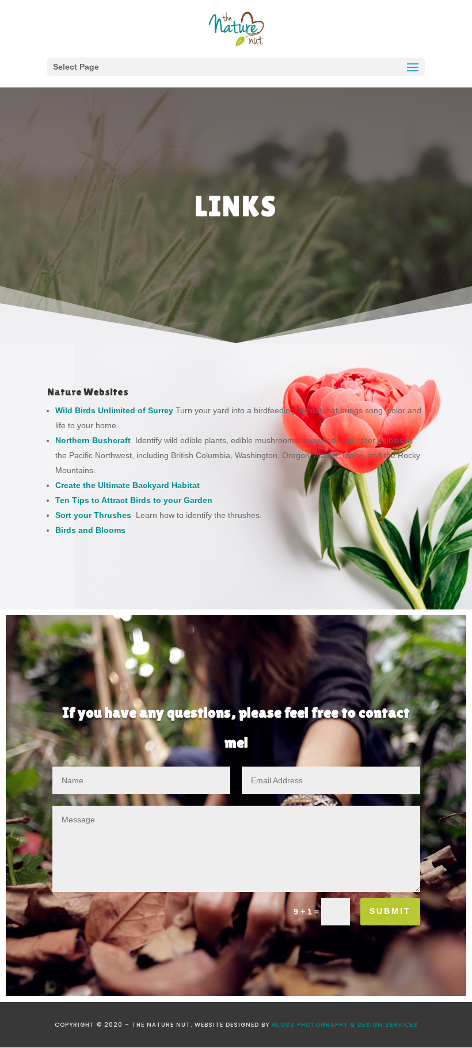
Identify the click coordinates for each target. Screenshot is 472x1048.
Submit (390, 911)
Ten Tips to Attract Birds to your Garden (133, 500)
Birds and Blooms (90, 530)
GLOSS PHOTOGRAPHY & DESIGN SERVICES (345, 1024)
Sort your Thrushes (95, 515)
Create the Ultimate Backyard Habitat (127, 485)
